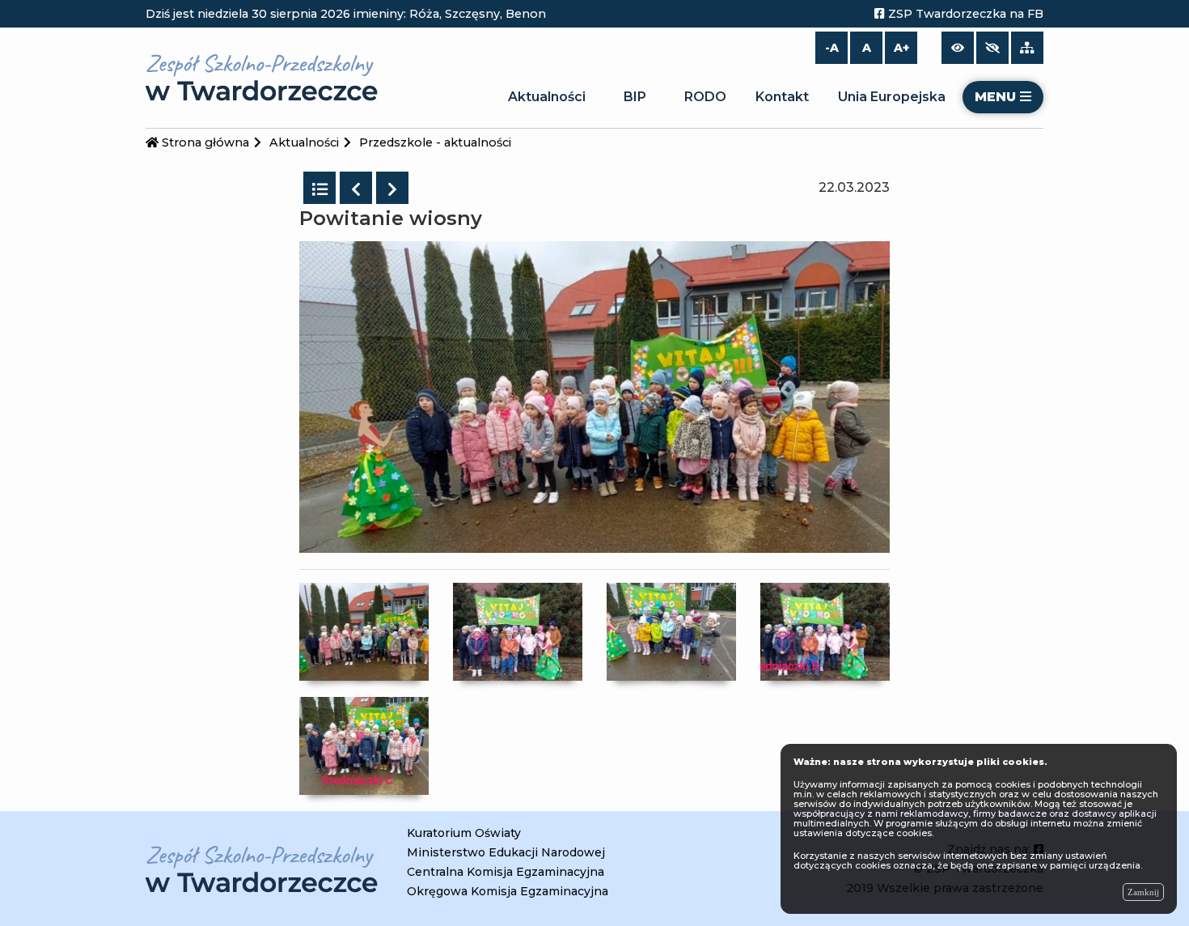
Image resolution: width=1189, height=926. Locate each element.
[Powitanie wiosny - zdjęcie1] (364, 630)
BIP (635, 96)
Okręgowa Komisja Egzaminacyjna (507, 891)
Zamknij (1143, 892)
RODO (705, 96)
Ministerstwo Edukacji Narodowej (506, 852)
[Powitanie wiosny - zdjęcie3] (671, 630)
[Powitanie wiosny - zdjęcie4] (825, 630)
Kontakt (782, 96)
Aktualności (547, 96)
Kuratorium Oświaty (464, 833)
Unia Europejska (892, 96)
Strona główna (204, 142)
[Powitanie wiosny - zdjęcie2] (517, 630)
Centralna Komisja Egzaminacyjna (505, 871)
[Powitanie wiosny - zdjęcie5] (364, 745)
